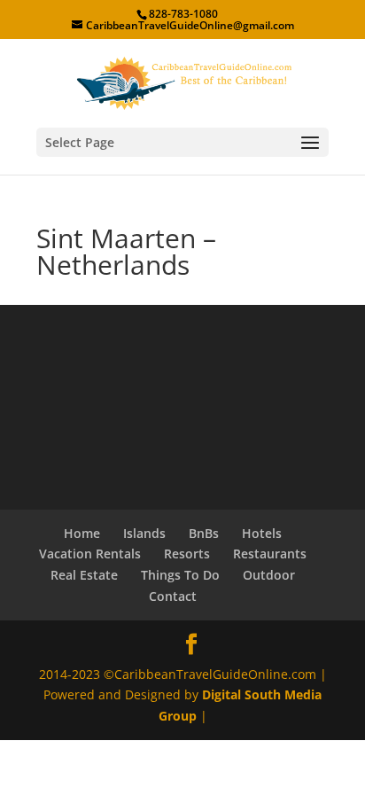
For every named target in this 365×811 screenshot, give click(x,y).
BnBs (204, 533)
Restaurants (270, 553)
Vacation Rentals (90, 553)
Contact (173, 596)
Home (82, 533)
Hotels (262, 533)
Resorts (187, 553)
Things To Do (180, 574)
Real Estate (84, 574)
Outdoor (269, 574)
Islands (144, 533)
